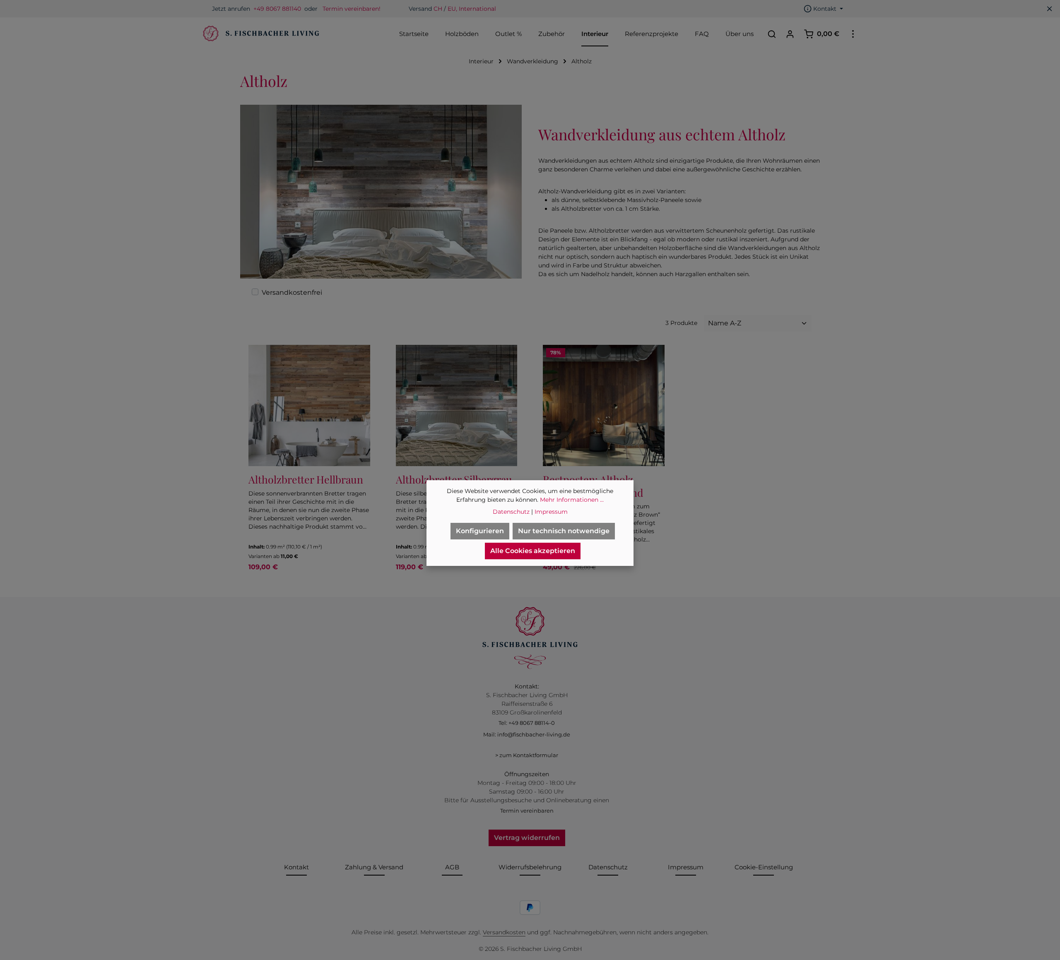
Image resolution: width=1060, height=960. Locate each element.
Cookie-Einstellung (764, 867)
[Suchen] (772, 34)
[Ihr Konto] (790, 34)
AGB (452, 867)
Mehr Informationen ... (572, 499)
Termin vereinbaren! (352, 8)
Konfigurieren (480, 531)
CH (438, 8)
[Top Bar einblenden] (853, 34)
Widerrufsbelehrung (530, 867)
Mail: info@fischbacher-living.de (526, 734)
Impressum (685, 867)
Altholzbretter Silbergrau (454, 479)
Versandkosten (504, 932)
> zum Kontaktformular (526, 755)
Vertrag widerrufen (527, 838)
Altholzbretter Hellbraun (305, 479)
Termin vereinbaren (527, 810)
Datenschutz (608, 867)
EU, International (472, 8)
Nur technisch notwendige (564, 531)
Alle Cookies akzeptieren (532, 551)
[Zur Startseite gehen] (260, 34)
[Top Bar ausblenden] (1049, 8)
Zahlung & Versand (374, 867)
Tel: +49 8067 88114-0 (527, 722)
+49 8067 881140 (277, 8)
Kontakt (296, 867)
